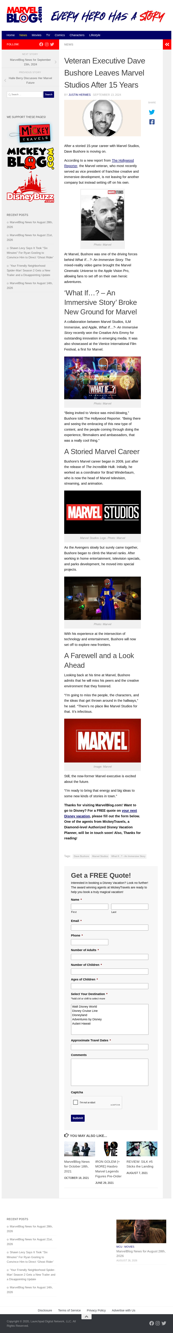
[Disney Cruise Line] (110, 1011)
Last (114, 912)
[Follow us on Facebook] (41, 44)
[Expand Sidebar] (167, 44)
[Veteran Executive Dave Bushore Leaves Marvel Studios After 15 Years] (102, 118)
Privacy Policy (96, 1310)
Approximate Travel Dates (91, 1040)
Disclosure (45, 1310)
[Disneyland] (110, 1015)
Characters (77, 35)
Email (76, 921)
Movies (36, 35)
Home (11, 35)
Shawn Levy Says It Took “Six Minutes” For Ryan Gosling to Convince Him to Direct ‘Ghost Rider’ (30, 252)
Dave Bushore (81, 856)
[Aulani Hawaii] (110, 1024)
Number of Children (86, 965)
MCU (119, 1246)
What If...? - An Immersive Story (128, 856)
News (23, 35)
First (74, 912)
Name (76, 899)
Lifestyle (94, 35)
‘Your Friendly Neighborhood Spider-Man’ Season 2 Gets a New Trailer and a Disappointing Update (28, 270)
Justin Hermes (80, 94)
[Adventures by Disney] (110, 1019)
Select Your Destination (89, 994)
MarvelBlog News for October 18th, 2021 (77, 1166)
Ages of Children (84, 979)
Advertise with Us (123, 1310)
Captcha (77, 1092)
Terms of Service (69, 1310)
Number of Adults (85, 950)
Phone (77, 935)
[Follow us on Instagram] (47, 44)
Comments (79, 1055)
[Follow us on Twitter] (52, 44)
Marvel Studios (100, 856)
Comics (60, 35)
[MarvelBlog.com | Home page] (24, 15)
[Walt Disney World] (110, 1007)
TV (48, 35)
